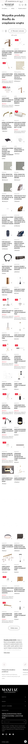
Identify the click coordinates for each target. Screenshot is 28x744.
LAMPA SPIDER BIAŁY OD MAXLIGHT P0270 (20, 51)
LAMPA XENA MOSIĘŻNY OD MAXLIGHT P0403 (6, 358)
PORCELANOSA (17, 72)
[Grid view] (3, 31)
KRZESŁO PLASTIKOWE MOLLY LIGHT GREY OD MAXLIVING (7, 455)
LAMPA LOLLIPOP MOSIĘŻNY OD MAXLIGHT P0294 (18, 525)
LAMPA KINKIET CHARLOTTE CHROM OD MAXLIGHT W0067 (8, 525)
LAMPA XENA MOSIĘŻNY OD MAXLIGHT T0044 (6, 406)
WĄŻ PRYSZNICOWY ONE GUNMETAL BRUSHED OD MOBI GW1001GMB (7, 269)
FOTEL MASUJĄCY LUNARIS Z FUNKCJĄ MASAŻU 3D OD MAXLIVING (7, 244)
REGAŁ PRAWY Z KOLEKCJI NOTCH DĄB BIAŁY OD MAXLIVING (7, 291)
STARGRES (4, 172)
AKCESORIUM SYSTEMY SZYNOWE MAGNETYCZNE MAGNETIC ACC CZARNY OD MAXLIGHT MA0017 (7, 152)
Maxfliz (7, 742)
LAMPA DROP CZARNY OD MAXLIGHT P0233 (19, 290)
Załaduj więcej (14, 628)
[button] (2, 4)
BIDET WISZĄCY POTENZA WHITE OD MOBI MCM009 (19, 150)
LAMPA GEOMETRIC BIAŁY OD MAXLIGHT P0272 (7, 385)
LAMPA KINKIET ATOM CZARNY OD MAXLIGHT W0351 (20, 406)
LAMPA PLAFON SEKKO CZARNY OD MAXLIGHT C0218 (7, 546)
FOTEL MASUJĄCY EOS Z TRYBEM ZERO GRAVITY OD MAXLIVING (20, 197)
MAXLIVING (16, 193)
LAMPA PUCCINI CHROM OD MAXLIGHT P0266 (7, 336)
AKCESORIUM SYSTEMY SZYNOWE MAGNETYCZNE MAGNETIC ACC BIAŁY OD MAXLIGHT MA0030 (7, 220)
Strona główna (4, 8)
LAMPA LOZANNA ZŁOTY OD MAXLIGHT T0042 (7, 500)
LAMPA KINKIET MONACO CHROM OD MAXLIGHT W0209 (7, 100)
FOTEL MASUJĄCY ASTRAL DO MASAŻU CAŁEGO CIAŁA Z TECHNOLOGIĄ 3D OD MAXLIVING (19, 245)
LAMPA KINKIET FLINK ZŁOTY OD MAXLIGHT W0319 (7, 615)
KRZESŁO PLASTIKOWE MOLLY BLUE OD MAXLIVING (19, 501)
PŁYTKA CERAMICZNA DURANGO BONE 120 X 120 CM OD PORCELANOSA (20, 76)
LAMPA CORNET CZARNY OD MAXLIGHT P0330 (20, 615)
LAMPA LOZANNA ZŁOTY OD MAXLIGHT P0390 (20, 478)
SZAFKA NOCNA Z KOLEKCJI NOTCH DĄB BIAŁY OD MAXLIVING (19, 589)
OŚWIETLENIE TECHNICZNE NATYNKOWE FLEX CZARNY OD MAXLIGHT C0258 (20, 457)
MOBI (3, 49)
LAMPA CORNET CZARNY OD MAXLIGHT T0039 (20, 385)
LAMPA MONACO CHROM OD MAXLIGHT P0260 (20, 312)
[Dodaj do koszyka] (11, 44)
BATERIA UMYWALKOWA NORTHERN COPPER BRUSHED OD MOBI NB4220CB (20, 101)
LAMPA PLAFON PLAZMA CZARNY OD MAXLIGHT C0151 (20, 431)
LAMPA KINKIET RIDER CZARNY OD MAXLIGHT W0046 (7, 431)
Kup (20, 1)
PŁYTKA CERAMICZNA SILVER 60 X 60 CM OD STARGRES (19, 176)
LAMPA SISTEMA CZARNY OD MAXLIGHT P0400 (20, 568)
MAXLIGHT (16, 49)
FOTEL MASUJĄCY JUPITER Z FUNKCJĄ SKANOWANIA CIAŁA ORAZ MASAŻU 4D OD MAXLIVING (19, 220)
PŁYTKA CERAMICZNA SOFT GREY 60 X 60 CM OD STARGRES (7, 197)
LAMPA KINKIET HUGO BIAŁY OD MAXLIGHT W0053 (7, 479)
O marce (4, 684)
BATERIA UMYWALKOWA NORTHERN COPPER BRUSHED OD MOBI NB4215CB (8, 53)
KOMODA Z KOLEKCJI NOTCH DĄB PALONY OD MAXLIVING (20, 268)
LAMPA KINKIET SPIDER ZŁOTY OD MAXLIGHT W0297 (7, 75)
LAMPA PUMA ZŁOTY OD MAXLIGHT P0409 (7, 311)
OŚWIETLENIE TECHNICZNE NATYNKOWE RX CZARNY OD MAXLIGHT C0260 (20, 359)
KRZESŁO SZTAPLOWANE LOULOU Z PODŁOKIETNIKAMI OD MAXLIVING (8, 590)
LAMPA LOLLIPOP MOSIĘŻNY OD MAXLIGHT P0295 (6, 568)
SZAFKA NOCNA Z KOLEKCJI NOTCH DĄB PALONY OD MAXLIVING (20, 546)
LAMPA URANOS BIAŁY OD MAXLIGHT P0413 (19, 335)
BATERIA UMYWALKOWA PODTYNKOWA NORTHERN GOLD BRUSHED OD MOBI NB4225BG (8, 126)
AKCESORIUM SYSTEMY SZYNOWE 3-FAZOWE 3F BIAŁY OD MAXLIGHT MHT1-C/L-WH (20, 125)
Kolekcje (12, 8)
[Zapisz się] (24, 722)
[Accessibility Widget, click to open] (25, 741)
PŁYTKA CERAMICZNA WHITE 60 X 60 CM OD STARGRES (7, 176)
